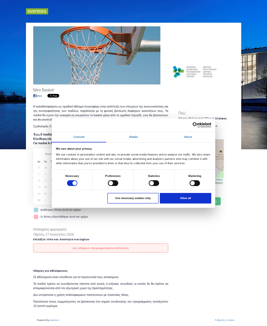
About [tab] (188, 136)
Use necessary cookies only (133, 198)
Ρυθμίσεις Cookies (224, 320)
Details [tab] (133, 136)
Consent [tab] (79, 136)
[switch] (113, 183)
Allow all (185, 198)
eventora (54, 320)
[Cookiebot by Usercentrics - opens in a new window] (195, 125)
